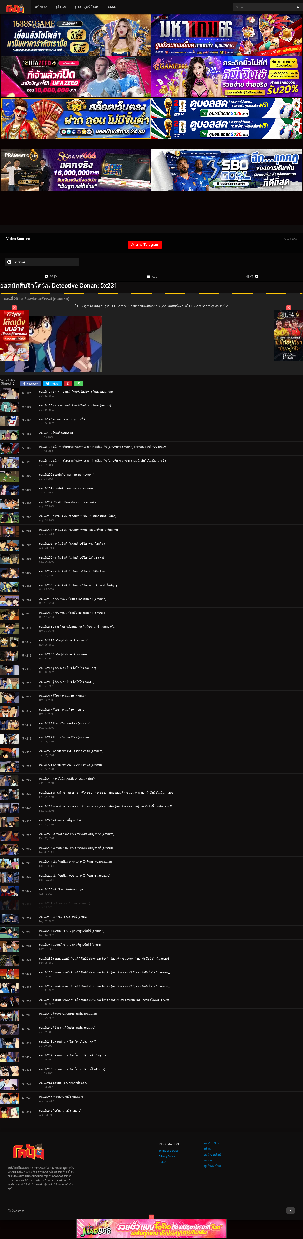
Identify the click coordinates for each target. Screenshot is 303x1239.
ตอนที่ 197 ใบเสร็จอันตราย (56, 433)
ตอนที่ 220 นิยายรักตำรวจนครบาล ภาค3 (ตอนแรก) (71, 751)
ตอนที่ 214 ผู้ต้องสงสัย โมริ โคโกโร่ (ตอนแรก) (67, 668)
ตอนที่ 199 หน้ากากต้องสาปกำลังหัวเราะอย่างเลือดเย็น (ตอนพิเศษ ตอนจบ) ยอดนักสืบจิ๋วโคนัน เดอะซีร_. (103, 460)
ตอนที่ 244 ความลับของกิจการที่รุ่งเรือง (63, 1083)
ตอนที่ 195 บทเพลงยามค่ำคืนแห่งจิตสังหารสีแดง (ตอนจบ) (75, 405)
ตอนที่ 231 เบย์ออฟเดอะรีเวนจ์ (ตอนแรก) (64, 903)
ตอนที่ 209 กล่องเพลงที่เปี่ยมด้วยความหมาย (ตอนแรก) (72, 599)
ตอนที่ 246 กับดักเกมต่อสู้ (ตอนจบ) (60, 1110)
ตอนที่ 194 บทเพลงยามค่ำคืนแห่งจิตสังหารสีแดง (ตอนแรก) (76, 391)
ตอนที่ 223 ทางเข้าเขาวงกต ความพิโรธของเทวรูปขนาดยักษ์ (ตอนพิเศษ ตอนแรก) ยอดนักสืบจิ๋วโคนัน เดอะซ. (106, 792)
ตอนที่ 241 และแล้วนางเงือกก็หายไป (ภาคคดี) (67, 1041)
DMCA (162, 1161)
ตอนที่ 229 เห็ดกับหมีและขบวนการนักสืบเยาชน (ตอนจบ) (74, 875)
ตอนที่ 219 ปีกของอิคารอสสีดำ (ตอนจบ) (64, 737)
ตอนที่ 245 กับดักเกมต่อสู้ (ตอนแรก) (61, 1096)
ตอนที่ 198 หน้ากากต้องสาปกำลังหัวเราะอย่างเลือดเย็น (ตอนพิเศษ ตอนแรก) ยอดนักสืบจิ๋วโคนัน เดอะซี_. (103, 447)
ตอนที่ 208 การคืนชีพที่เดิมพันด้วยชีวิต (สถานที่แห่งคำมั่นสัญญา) (79, 585)
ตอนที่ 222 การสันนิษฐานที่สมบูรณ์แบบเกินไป (67, 778)
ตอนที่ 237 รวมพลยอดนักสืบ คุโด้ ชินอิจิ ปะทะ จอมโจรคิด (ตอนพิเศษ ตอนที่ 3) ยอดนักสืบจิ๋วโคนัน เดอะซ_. (104, 986)
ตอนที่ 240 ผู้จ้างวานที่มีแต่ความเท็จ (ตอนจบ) (67, 1027)
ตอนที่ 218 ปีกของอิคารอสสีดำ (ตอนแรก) (64, 723)
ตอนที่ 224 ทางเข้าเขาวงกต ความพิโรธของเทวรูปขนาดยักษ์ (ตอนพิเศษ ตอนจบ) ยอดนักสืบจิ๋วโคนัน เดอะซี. (106, 806)
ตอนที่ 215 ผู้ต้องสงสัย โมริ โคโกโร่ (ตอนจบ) (66, 682)
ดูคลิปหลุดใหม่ (212, 1165)
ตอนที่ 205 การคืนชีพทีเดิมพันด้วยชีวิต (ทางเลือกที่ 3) (72, 543)
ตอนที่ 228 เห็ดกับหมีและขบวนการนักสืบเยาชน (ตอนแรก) (75, 861)
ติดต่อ (112, 7)
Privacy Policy (167, 1156)
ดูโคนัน (60, 7)
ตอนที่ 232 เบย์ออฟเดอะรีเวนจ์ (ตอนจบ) (64, 917)
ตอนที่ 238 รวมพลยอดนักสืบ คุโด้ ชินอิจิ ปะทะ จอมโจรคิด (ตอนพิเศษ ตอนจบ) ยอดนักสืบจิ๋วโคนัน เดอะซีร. (104, 1000)
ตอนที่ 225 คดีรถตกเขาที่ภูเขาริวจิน (61, 820)
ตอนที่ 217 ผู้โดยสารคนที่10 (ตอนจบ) (62, 709)
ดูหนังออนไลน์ (212, 1154)
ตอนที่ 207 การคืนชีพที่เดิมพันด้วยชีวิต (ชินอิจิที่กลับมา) (73, 571)
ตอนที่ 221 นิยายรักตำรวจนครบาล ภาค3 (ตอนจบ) (70, 765)
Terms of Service (169, 1150)
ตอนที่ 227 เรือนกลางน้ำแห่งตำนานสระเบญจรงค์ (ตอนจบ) (76, 848)
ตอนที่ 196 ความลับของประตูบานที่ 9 (62, 419)
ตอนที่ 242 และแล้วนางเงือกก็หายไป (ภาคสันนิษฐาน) (72, 1055)
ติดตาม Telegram (145, 244)
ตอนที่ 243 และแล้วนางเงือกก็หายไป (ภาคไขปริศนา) (72, 1069)
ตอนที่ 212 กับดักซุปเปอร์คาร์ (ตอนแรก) (63, 640)
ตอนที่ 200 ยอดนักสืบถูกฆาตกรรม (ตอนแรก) (66, 474)
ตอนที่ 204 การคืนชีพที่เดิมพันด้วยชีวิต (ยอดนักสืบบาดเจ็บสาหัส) (79, 529)
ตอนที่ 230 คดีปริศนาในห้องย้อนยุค (61, 889)
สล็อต (207, 1149)
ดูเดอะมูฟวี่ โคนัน (86, 7)
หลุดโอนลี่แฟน (212, 1143)
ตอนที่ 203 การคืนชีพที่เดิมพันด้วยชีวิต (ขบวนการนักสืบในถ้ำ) (77, 516)
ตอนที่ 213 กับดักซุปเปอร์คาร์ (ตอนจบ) (63, 654)
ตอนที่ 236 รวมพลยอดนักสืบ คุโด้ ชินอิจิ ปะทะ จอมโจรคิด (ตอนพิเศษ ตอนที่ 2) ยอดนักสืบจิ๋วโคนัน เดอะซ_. (104, 972)
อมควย (208, 1160)
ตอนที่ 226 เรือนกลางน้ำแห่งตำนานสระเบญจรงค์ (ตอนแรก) (76, 834)
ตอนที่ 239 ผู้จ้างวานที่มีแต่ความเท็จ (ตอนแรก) (68, 1013)
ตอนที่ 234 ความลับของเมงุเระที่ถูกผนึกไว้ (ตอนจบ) (71, 944)
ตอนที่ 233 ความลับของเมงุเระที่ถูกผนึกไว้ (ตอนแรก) (71, 931)
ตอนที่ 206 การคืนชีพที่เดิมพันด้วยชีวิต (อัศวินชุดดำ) (71, 557)
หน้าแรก (41, 7)
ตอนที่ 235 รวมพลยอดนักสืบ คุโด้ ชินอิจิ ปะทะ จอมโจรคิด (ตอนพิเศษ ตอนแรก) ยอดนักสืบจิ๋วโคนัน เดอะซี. (104, 958)
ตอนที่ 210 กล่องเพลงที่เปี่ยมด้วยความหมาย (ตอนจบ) (72, 612)
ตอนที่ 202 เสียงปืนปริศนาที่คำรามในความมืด (67, 502)
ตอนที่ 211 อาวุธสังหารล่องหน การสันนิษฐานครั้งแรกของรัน (77, 626)
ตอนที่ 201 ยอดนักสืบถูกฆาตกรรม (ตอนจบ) (66, 488)
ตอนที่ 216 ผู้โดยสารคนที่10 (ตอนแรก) (63, 695)
